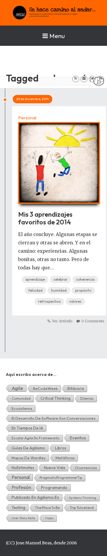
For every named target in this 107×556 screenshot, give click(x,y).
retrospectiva (49, 301)
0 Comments (92, 321)
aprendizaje (35, 279)
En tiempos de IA (27, 428)
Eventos (78, 438)
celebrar (60, 279)
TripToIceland (82, 507)
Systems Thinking (82, 498)
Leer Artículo (59, 160)
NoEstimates (23, 467)
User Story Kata (23, 518)
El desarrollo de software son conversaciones (53, 418)
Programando (54, 487)
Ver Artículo (62, 321)
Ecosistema (22, 408)
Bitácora (75, 388)
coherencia (85, 279)
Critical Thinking (55, 398)
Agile (17, 388)
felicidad (35, 290)
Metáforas (65, 457)
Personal (27, 118)
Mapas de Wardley (29, 457)
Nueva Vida (54, 467)
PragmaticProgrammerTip (61, 477)
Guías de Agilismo (28, 448)
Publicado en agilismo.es (35, 497)
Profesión (21, 487)
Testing (18, 507)
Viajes (49, 518)
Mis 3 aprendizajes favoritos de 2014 (45, 218)
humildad (59, 290)
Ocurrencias (86, 467)
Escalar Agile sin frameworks (36, 438)
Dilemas (87, 398)
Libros (60, 448)
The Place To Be (47, 507)
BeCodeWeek (45, 388)
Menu (57, 36)
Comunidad (21, 398)
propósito (83, 290)
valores (75, 301)
